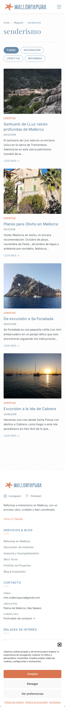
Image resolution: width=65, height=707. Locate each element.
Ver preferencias (32, 693)
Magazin (19, 22)
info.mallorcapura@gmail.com (22, 597)
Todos (11, 50)
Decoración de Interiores (19, 547)
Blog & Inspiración (15, 571)
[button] (59, 644)
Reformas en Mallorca (17, 541)
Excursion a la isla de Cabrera (30, 408)
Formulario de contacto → (19, 618)
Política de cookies (14, 702)
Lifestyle (13, 58)
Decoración (32, 50)
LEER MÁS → (12, 160)
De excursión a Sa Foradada (28, 318)
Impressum (55, 702)
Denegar (32, 683)
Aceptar (32, 674)
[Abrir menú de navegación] (59, 7)
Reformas (35, 58)
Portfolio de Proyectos (17, 565)
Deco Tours (11, 559)
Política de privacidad (36, 702)
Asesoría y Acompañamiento (21, 553)
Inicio (7, 22)
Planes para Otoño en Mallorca (31, 224)
